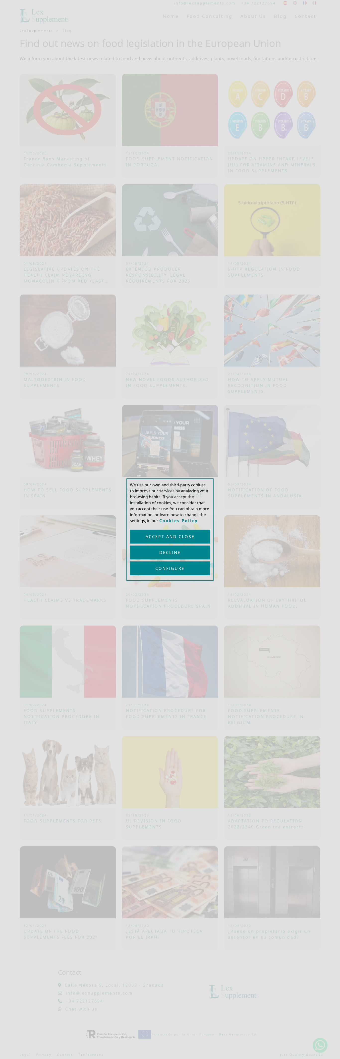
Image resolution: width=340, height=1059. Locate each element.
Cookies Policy (178, 520)
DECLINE (170, 552)
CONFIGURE (170, 568)
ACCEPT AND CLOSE (170, 536)
